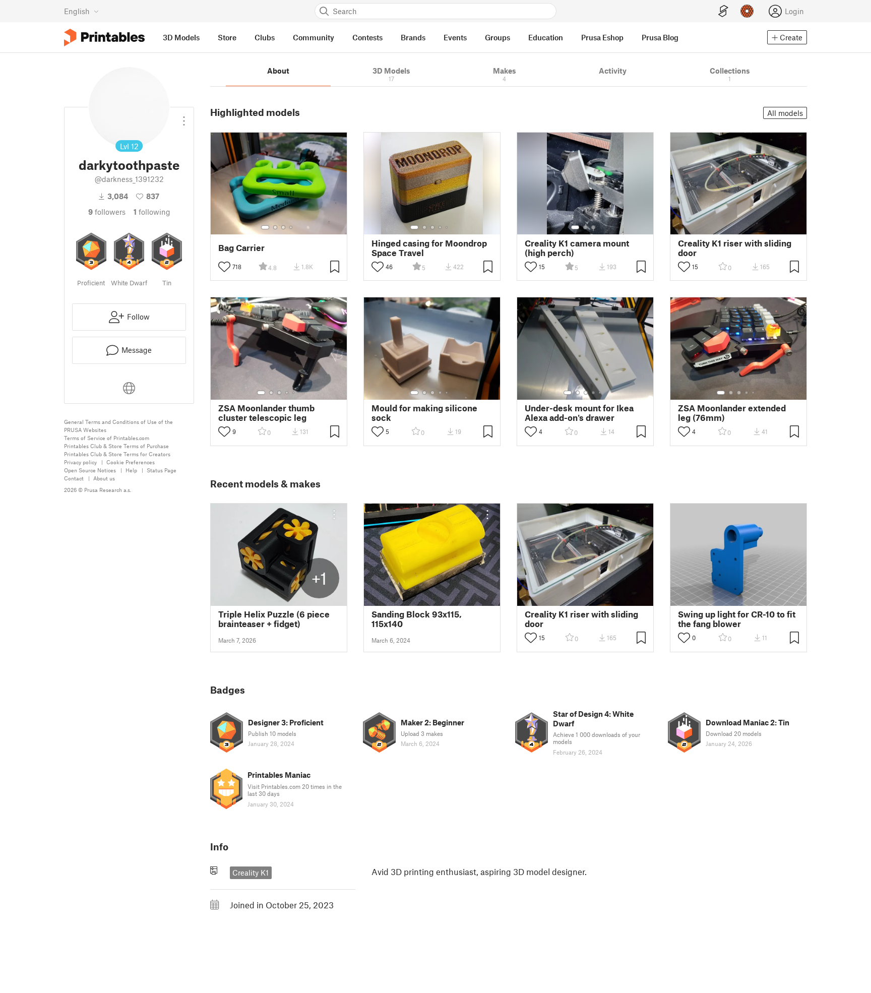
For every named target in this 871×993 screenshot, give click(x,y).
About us (104, 478)
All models (785, 112)
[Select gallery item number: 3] (283, 227)
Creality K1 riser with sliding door (734, 248)
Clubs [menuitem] (265, 37)
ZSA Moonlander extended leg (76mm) (732, 412)
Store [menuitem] (227, 37)
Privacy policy (80, 462)
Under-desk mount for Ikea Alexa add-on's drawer (579, 412)
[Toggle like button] (224, 267)
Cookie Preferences (130, 462)
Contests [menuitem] (367, 37)
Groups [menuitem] (497, 37)
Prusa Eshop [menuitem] (602, 37)
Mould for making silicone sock (424, 412)
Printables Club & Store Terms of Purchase (116, 446)
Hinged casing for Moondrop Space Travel (429, 248)
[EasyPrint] (723, 11)
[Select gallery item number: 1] (265, 227)
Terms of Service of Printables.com (106, 438)
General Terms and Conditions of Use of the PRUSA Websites (118, 425)
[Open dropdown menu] (184, 117)
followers (107, 211)
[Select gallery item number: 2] (275, 227)
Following (152, 211)
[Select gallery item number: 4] (291, 227)
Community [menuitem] (313, 37)
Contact (74, 478)
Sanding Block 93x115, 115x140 (416, 619)
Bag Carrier (241, 248)
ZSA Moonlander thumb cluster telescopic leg (266, 412)
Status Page (161, 470)
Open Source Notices (90, 470)
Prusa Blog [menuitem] (660, 37)
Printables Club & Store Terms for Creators (117, 454)
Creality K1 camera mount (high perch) (577, 248)
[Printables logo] (104, 37)
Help (131, 470)
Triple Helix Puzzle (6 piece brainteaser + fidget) (274, 619)
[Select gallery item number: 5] (448, 227)
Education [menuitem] (545, 37)
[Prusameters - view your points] (747, 11)
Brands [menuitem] (413, 37)
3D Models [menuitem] (181, 37)
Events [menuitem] (455, 37)
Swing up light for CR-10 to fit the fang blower (736, 619)
